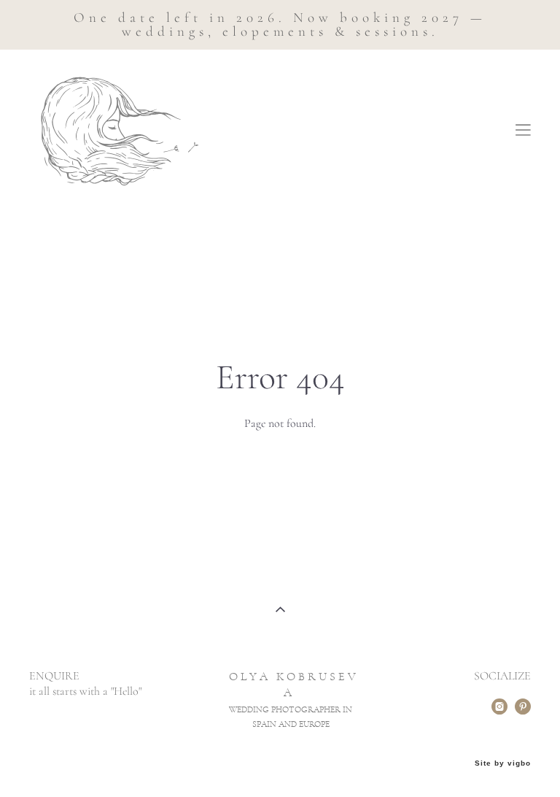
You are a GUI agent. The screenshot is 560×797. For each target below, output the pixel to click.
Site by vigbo (503, 763)
